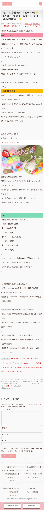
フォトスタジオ (27, 359)
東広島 (7, 372)
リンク (12, 481)
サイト (3, 441)
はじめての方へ (12, 467)
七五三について (34, 470)
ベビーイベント (13, 363)
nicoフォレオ (28, 23)
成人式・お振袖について (12, 470)
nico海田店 (13, 26)
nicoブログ (36, 23)
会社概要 (32, 488)
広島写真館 (30, 367)
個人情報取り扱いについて (13, 488)
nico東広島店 (5, 26)
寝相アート (8, 367)
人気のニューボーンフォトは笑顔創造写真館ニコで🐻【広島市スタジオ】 (32, 381)
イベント (19, 26)
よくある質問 (33, 477)
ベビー (25, 26)
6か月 (13, 359)
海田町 (12, 372)
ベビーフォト (39, 26)
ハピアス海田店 (13, 492)
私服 (16, 372)
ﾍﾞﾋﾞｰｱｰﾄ (31, 26)
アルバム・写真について (34, 474)
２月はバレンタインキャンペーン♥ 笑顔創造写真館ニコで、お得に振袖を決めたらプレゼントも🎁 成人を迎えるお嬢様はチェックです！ (11, 383)
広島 (14, 367)
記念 (20, 372)
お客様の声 (11, 477)
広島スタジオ (21, 367)
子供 (2, 367)
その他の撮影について (11, 474)
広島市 (36, 367)
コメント (5, 409)
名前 (4, 428)
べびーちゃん (32, 363)
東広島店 (13, 495)
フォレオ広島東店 (32, 492)
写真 (39, 363)
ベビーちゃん (23, 363)
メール (5, 434)
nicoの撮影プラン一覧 (34, 467)
